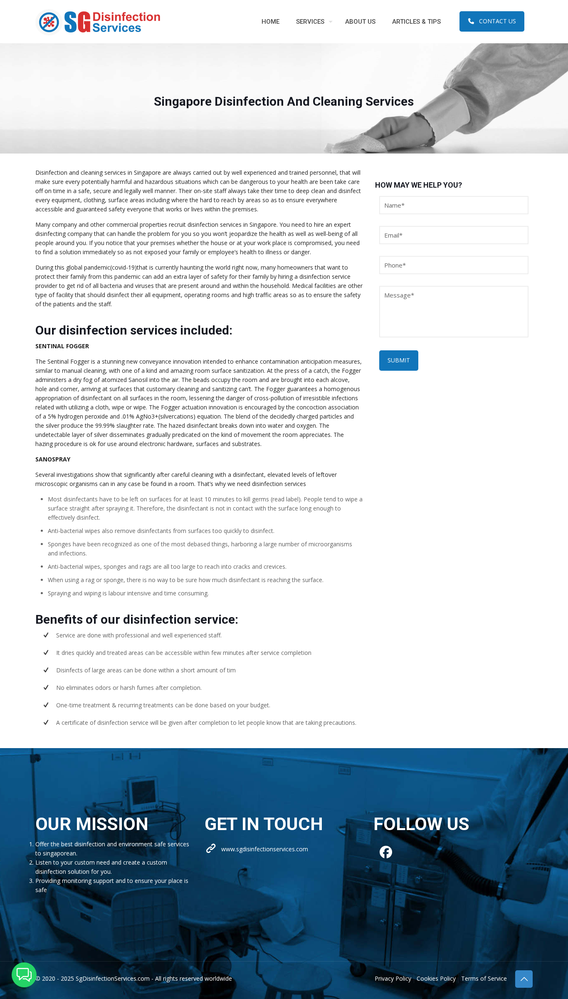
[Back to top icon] (524, 979)
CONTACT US (497, 21)
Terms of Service (484, 978)
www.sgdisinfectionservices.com (264, 849)
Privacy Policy (393, 978)
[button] (24, 974)
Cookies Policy (436, 978)
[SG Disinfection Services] (97, 21)
